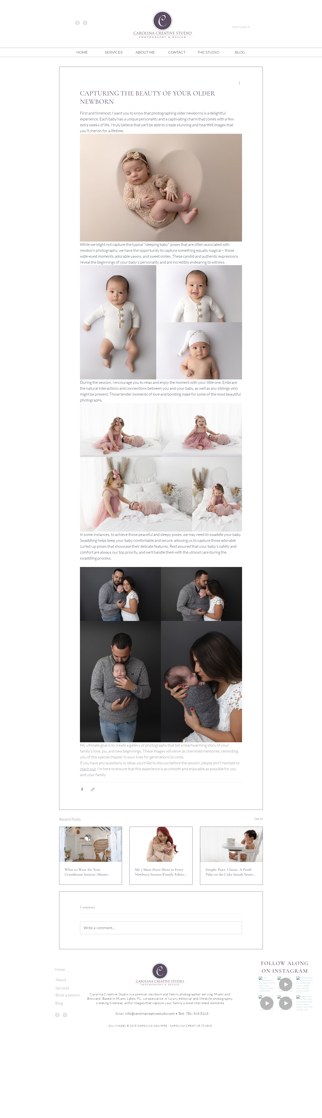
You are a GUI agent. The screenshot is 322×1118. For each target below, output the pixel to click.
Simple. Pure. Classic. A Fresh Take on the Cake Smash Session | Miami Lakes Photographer (231, 872)
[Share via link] (93, 789)
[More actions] (239, 82)
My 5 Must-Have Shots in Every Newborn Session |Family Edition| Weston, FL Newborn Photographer (161, 872)
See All (258, 819)
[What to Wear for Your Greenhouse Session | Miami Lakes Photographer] (90, 844)
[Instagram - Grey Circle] (85, 23)
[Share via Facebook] (82, 789)
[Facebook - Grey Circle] (77, 23)
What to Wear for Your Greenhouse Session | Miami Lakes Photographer (86, 872)
